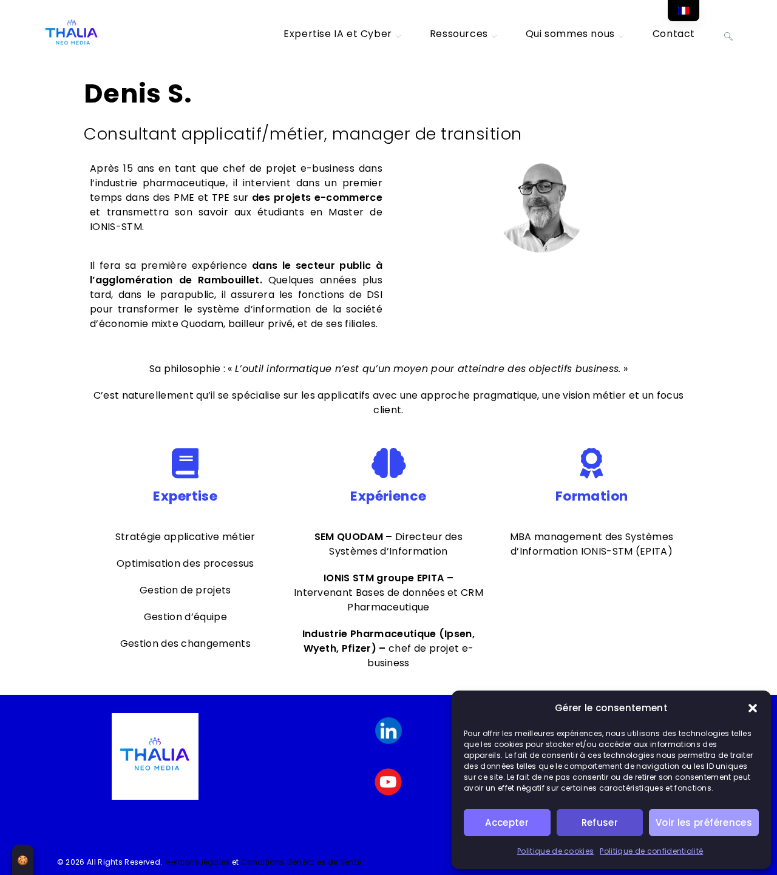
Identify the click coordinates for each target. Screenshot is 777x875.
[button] (753, 708)
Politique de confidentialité (651, 851)
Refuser (600, 822)
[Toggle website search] (728, 34)
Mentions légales (197, 862)
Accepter (507, 822)
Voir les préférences (704, 822)
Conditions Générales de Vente (301, 862)
